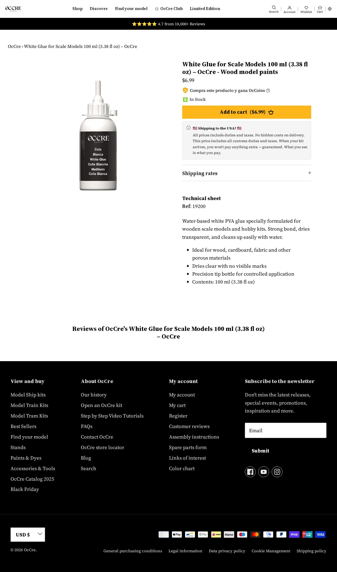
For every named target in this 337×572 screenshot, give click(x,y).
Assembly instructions (194, 436)
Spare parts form (188, 447)
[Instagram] (277, 471)
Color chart (182, 468)
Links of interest (187, 457)
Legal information (185, 551)
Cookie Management (271, 551)
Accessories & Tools (33, 468)
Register (178, 415)
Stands (18, 447)
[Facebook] (250, 471)
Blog (86, 457)
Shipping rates (199, 173)
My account (182, 394)
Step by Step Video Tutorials (112, 415)
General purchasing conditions (132, 551)
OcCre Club (171, 8)
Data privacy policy (227, 551)
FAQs (86, 426)
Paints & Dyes (26, 457)
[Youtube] (263, 471)
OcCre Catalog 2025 (32, 478)
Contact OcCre (97, 436)
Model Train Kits (29, 405)
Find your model (131, 8)
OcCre (14, 46)
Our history (94, 394)
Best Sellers (23, 426)
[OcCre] (13, 8)
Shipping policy (311, 551)
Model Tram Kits (29, 415)
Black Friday (25, 489)
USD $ (23, 534)
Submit (260, 450)
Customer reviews (189, 426)
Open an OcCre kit (101, 405)
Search (88, 468)
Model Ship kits (28, 394)
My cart (177, 405)
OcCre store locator (102, 447)
